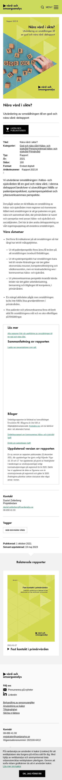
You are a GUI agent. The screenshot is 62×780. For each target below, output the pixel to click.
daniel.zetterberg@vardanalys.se (18, 507)
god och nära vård (15, 530)
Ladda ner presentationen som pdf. (22, 347)
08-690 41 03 (9, 510)
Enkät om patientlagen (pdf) (19, 443)
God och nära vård (29, 146)
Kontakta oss (34, 426)
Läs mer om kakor (12, 766)
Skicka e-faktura (11, 713)
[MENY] (56, 7)
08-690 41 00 (10, 733)
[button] (42, 7)
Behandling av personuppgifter (19, 702)
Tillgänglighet (10, 709)
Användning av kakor (14, 706)
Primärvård (34, 151)
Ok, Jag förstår (32, 773)
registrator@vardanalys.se (16, 736)
